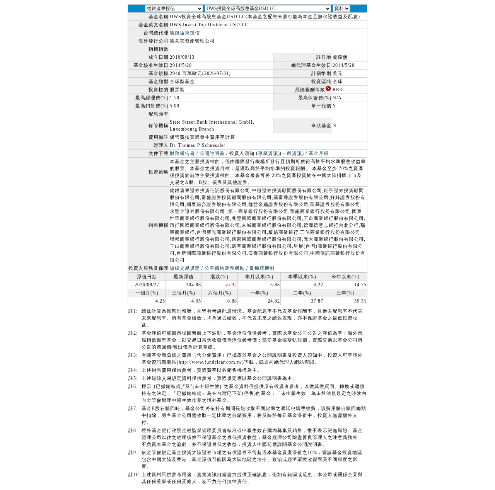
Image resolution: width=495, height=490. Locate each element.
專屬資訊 (268, 153)
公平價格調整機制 (225, 268)
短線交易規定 (185, 268)
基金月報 (319, 153)
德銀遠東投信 (185, 33)
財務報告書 (182, 153)
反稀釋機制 (262, 268)
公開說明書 (212, 153)
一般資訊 (292, 153)
